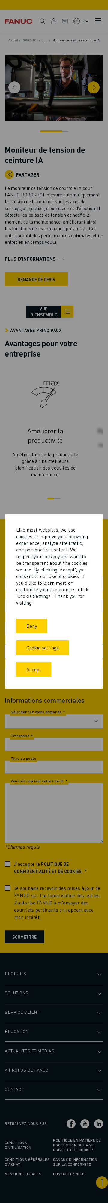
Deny (31, 626)
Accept (33, 669)
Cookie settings (42, 647)
